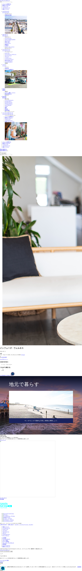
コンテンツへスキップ (5, 0)
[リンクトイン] (7, 518)
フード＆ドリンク (6, 49)
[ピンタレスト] (8, 519)
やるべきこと (5, 34)
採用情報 (4, 544)
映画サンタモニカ (6, 5)
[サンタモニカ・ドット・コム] (6, 511)
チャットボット (5, 535)
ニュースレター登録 (4, 560)
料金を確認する (8, 93)
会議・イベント (5, 9)
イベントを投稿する (6, 4)
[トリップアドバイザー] (7, 521)
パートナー (4, 530)
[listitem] (21, 428)
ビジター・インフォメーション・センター (24, 524)
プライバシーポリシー (5, 550)
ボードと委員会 (5, 541)
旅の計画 (4, 96)
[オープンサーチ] (7, 150)
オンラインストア (6, 545)
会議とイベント (5, 526)
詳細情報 (79, 566)
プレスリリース (5, 531)
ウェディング (5, 6)
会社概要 (4, 537)
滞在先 (3, 88)
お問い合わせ (11, 524)
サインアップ (3, 440)
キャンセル (4, 153)
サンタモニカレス (6, 539)
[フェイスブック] (8, 513)
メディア (4, 533)
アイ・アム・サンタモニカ (8, 542)
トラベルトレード (6, 7)
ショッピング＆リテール (7, 112)
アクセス (23, 354)
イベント (4, 64)
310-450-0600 (4, 357)
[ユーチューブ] (6, 517)
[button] (41, 563)
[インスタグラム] (3, 370)
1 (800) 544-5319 (3, 524)
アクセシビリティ (6, 534)
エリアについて (5, 11)
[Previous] (1, 407)
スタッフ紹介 (5, 540)
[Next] (80, 407)
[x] (5, 514)
